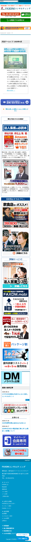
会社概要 (4, 513)
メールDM (4, 494)
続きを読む (11, 90)
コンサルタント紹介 (7, 516)
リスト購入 (5, 491)
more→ (27, 400)
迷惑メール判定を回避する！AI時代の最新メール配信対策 (15, 50)
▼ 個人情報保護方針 (8, 528)
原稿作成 (4, 489)
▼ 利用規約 (5, 525)
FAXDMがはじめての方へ (8, 503)
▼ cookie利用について (9, 533)
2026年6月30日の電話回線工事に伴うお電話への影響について (15, 430)
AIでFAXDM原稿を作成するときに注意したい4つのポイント (15, 395)
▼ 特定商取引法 (7, 531)
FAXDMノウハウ (6, 508)
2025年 (8, 33)
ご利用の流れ (5, 496)
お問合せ (4, 520)
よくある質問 (5, 518)
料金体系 (4, 487)
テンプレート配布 (6, 506)
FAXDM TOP (3, 33)
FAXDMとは (5, 484)
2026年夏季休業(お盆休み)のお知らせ (14, 423)
